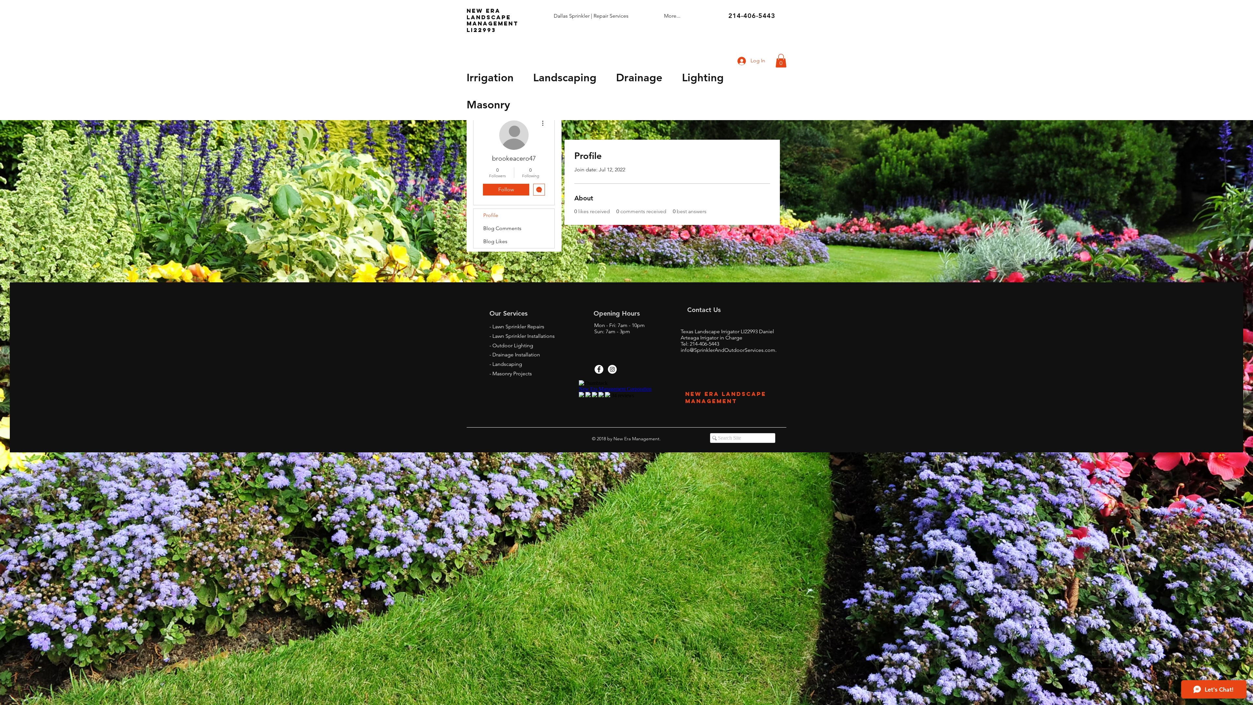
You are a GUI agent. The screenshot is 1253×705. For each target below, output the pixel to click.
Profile (490, 215)
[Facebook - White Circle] (599, 369)
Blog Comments (502, 228)
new (475, 10)
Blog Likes (495, 241)
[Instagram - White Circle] (612, 369)
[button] (781, 61)
